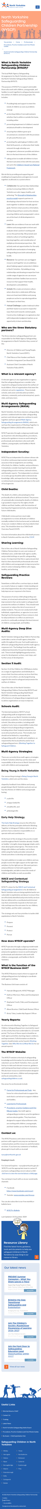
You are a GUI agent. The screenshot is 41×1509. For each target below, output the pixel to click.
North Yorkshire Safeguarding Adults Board (17, 1427)
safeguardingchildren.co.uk (11, 1078)
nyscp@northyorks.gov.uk (11, 1154)
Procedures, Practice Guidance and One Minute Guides (21, 1432)
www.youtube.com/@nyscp (24, 1195)
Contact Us (6, 1415)
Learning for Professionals (16, 1104)
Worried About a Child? (10, 1411)
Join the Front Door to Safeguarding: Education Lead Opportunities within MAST (19, 1351)
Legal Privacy (6, 1500)
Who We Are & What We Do (23, 1044)
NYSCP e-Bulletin (13, 1210)
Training (5, 1419)
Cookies (4, 1498)
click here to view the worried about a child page (19, 1173)
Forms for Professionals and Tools (19, 1090)
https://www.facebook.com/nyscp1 (20, 1191)
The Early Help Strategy (10, 823)
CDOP (31, 537)
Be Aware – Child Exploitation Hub (14, 1436)
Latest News (7, 1423)
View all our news (17, 1366)
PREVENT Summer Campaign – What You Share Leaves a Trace (19, 1279)
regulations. (20, 390)
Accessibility (7, 1503)
